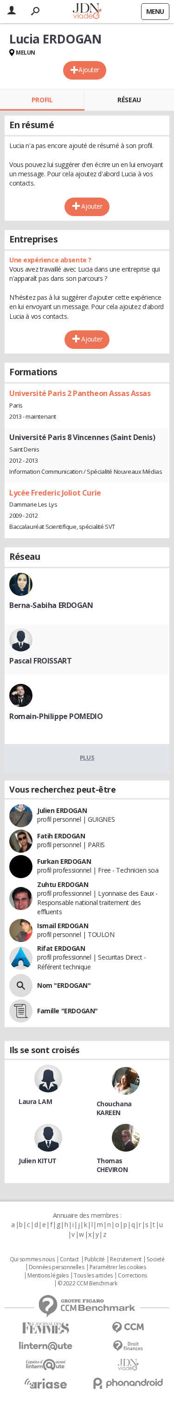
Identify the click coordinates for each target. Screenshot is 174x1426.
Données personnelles (56, 1267)
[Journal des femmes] (46, 1328)
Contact (69, 1259)
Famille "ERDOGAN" (67, 1010)
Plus (87, 757)
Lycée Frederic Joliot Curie (55, 493)
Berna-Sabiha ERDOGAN (51, 605)
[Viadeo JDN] (128, 1364)
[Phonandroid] (128, 1383)
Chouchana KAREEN (114, 1108)
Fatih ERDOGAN (61, 835)
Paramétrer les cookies (118, 1267)
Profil (42, 99)
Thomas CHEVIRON (112, 1165)
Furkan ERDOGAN (64, 861)
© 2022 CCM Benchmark (87, 1283)
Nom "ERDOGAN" (64, 985)
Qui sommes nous (32, 1259)
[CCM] (128, 1327)
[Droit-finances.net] (128, 1346)
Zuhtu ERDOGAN (63, 884)
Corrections (132, 1275)
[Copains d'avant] (46, 1364)
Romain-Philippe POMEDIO (56, 716)
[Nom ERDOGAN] (20, 985)
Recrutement (125, 1259)
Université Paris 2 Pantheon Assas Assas (80, 393)
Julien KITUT (38, 1160)
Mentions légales (47, 1275)
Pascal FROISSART (40, 661)
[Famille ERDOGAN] (20, 1011)
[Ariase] (46, 1383)
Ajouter (88, 69)
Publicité (94, 1259)
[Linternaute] (46, 1346)
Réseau (129, 99)
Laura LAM (35, 1101)
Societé (155, 1259)
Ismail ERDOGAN (62, 925)
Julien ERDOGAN (62, 810)
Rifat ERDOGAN (61, 948)
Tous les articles (93, 1275)
